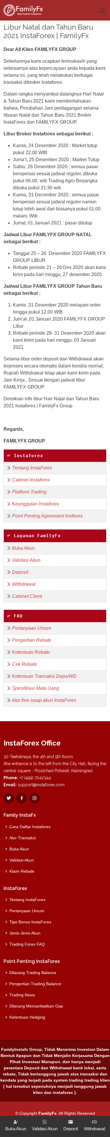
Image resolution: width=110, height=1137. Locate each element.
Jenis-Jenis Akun (24, 933)
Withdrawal (23, 584)
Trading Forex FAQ (27, 944)
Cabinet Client (27, 596)
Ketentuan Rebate (31, 652)
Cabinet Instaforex (31, 479)
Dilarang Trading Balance (32, 973)
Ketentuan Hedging (27, 1017)
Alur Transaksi (22, 838)
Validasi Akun (26, 560)
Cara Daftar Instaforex (30, 827)
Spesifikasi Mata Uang (35, 688)
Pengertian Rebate (31, 640)
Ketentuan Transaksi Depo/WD (44, 676)
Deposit (20, 572)
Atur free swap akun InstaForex (44, 700)
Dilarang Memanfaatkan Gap (36, 1006)
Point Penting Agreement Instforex (47, 515)
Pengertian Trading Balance (35, 984)
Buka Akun (23, 548)
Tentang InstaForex (32, 467)
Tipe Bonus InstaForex (30, 922)
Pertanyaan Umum (31, 628)
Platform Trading (29, 491)
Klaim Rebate (21, 871)
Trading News (22, 995)
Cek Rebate (24, 664)
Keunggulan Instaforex (35, 503)
